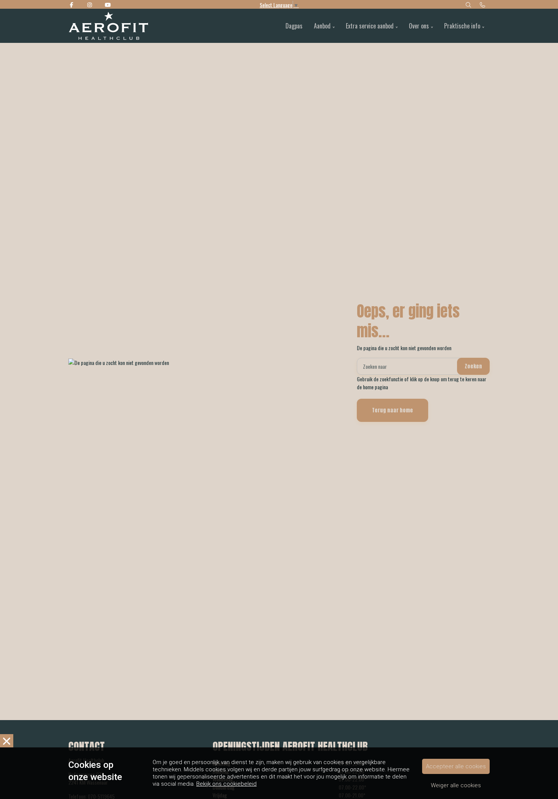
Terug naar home (392, 410)
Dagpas (294, 25)
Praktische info (462, 25)
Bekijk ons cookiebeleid (226, 783)
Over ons (419, 25)
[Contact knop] (482, 4)
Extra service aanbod (370, 25)
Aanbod (322, 25)
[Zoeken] (468, 4)
